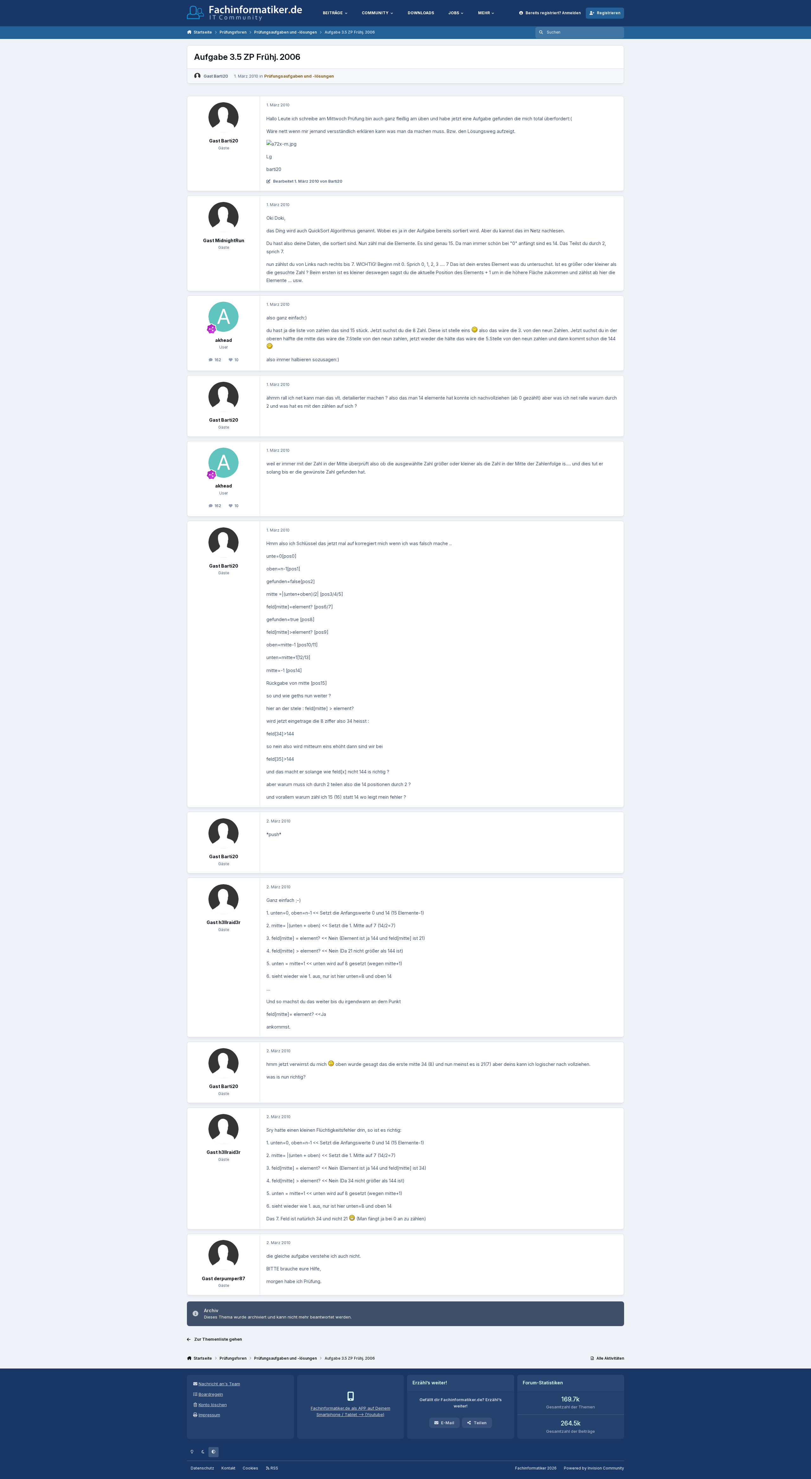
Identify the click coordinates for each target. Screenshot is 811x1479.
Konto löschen (213, 1404)
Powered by (594, 1468)
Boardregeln (211, 1394)
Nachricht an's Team (219, 1383)
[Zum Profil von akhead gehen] (223, 317)
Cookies (250, 1468)
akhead (223, 340)
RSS (274, 1468)
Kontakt (228, 1468)
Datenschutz (202, 1468)
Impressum (209, 1414)
